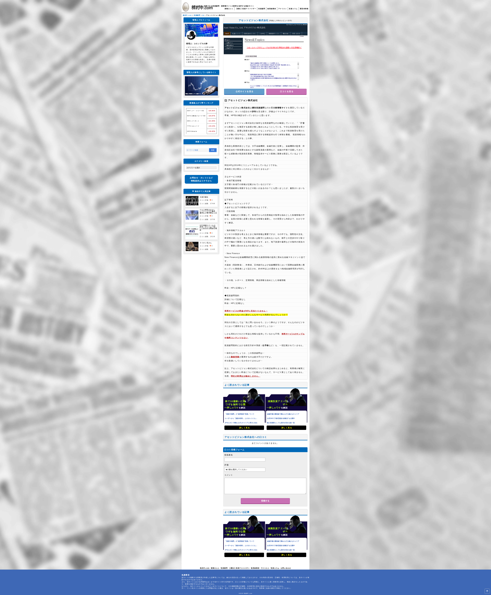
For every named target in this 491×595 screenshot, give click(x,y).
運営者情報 (304, 9)
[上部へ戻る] (487, 591)
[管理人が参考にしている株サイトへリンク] (201, 95)
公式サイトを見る (244, 91)
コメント (228, 475)
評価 (226, 465)
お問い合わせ (286, 568)
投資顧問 (261, 9)
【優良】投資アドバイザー (245, 9)
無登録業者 (271, 9)
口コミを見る (286, 91)
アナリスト (282, 9)
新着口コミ (229, 9)
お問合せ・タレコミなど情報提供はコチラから (201, 179)
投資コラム (293, 9)
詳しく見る (244, 428)
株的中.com (205, 568)
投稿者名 (228, 455)
